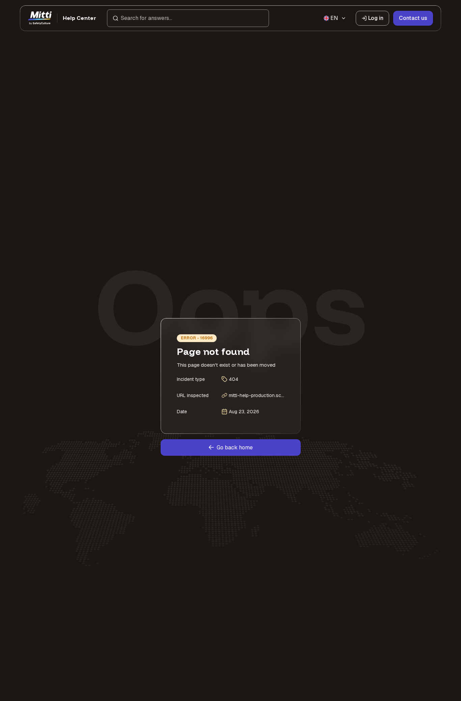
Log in (375, 18)
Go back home (235, 447)
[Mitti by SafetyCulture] (40, 18)
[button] (188, 18)
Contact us (413, 18)
